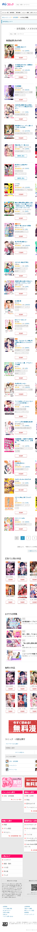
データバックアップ (29, 914)
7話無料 (10, 711)
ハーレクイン (13, 765)
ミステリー (7, 860)
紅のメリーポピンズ (20, 320)
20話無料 (21, 77)
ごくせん (17, 183)
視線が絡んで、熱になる (22, 145)
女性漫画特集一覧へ (16, 836)
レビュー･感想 (25, 12)
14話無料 (21, 194)
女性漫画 (15, 17)
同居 (5, 824)
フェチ (6, 875)
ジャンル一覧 (5, 12)
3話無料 (21, 99)
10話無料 (21, 394)
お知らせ (5, 914)
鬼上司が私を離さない (21, 241)
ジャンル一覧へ (17, 799)
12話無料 (10, 579)
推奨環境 (26, 912)
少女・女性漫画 (9, 796)
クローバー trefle (20, 518)
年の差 (6, 871)
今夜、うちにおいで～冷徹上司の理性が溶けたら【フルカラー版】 (24, 342)
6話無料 (22, 711)
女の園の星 (18, 301)
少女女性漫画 (13, 761)
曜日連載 (18, 12)
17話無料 (21, 252)
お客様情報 (27, 906)
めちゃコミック (6, 17)
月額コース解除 (28, 908)
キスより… (7, 832)
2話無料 (21, 218)
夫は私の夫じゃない (20, 383)
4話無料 (21, 314)
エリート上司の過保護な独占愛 (24, 422)
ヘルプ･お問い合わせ (8, 916)
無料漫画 (12, 12)
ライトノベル (13, 769)
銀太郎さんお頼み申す (21, 164)
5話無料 (21, 57)
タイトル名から (19, 752)
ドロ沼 (6, 867)
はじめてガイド (6, 910)
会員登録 (5, 906)
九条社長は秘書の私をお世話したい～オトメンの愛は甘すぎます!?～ (24, 106)
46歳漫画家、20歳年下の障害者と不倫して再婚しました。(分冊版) (24, 440)
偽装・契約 (7, 863)
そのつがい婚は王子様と (22, 262)
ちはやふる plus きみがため (23, 479)
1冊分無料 (21, 490)
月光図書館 (18, 86)
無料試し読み (20, 155)
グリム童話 (7, 828)
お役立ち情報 (6, 912)
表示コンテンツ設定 (29, 910)
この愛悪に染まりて (20, 47)
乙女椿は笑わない (20, 463)
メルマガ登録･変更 (7, 908)
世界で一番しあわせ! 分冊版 (23, 225)
